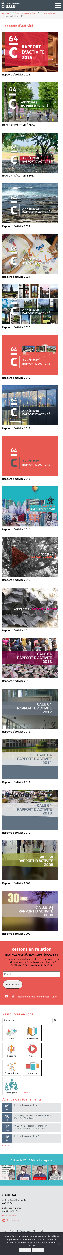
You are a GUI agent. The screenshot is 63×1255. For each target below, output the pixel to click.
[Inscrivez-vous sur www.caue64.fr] (39, 1172)
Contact (14, 1231)
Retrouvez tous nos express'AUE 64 (38, 996)
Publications (32, 1038)
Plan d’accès (25, 1231)
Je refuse (38, 1250)
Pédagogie (11, 1092)
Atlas (11, 1038)
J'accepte (25, 1250)
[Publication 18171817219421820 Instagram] (23, 1172)
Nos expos (32, 1073)
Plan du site (38, 1231)
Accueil (5, 1231)
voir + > (26, 1092)
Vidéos (32, 1055)
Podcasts (11, 1055)
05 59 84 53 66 (9, 1215)
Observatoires (12, 1073)
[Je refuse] (59, 1243)
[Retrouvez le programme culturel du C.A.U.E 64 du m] (7, 1172)
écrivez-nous (13, 1220)
